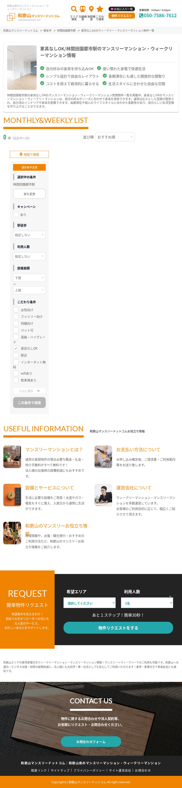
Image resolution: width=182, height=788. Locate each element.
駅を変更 (29, 194)
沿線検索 (83, 18)
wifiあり (26, 373)
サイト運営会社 (120, 770)
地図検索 (91, 18)
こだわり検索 (100, 18)
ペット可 (27, 330)
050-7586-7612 (160, 15)
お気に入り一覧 (123, 9)
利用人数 (132, 591)
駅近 (24, 355)
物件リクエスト (122, 15)
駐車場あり (28, 380)
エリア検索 (74, 18)
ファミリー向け (32, 316)
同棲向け (27, 323)
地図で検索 (31, 154)
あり (23, 214)
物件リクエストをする (118, 628)
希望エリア (77, 591)
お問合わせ (143, 770)
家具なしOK (29, 348)
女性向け (27, 310)
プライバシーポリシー (89, 770)
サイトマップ (60, 770)
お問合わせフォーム (91, 741)
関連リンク (39, 770)
